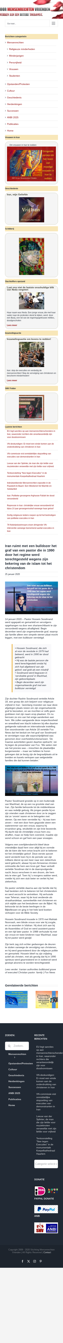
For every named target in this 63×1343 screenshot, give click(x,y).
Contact (47, 1252)
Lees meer (12, 325)
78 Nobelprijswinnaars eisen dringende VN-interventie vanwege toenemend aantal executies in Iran (30, 528)
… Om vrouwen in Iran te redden (21, 145)
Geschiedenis (14, 97)
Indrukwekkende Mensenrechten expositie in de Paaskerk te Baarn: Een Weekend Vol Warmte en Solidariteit (29, 486)
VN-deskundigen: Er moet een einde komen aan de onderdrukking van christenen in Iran (46, 1081)
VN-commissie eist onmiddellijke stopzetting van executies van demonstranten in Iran (46, 1102)
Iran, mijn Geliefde (17, 194)
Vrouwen (13, 69)
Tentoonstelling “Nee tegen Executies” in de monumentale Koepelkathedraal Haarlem (45, 1146)
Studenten (14, 75)
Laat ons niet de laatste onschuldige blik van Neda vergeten (30, 288)
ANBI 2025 (12, 117)
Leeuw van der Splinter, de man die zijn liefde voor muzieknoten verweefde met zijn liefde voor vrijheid (46, 1124)
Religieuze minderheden (22, 49)
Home (10, 130)
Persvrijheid (15, 62)
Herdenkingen (14, 104)
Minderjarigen (16, 55)
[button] (7, 999)
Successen (13, 110)
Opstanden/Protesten (18, 84)
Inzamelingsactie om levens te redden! (29, 339)
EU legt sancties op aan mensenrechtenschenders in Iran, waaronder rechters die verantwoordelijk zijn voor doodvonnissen (31, 434)
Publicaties (12, 124)
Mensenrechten (15, 42)
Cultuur (11, 90)
